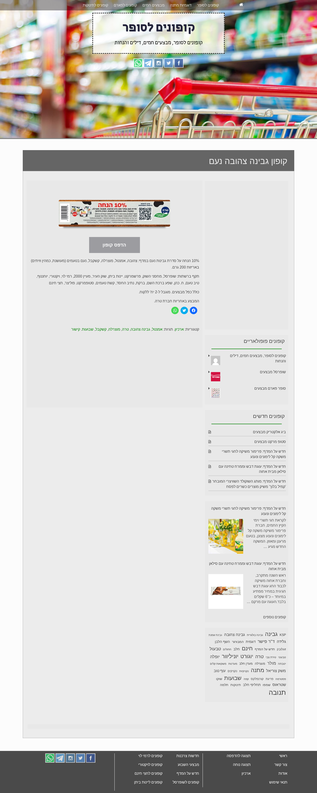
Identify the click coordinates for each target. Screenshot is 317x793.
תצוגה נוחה (242, 782)
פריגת (269, 696)
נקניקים (232, 688)
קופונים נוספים (274, 634)
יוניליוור (230, 673)
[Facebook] (179, 80)
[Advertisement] (158, 119)
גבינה (271, 651)
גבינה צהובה (140, 347)
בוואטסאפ (96, 8)
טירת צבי (271, 674)
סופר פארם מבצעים (270, 406)
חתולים (227, 666)
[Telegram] (148, 80)
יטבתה (282, 681)
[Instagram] (158, 80)
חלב (236, 666)
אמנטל (157, 347)
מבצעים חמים (153, 23)
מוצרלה (114, 347)
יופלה (215, 674)
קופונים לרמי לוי (150, 773)
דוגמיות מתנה (180, 23)
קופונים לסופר (208, 23)
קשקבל (101, 347)
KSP (283, 652)
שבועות (88, 347)
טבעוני (282, 674)
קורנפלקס (257, 696)
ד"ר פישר (266, 658)
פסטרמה (280, 696)
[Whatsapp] (138, 80)
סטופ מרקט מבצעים (270, 459)
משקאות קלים (218, 681)
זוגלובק (281, 666)
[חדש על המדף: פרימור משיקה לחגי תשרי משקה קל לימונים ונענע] (225, 554)
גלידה (281, 659)
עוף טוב (220, 688)
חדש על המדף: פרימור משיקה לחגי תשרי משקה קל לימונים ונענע (248, 528)
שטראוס (279, 702)
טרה (125, 347)
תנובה (277, 710)
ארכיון (179, 347)
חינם (247, 666)
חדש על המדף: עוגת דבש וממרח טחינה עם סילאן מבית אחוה (247, 583)
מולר (271, 680)
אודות (282, 791)
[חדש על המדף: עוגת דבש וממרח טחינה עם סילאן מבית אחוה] (225, 609)
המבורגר (238, 659)
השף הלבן (222, 659)
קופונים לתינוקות (95, 23)
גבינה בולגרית (255, 652)
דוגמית (251, 659)
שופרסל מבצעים (273, 389)
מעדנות (232, 681)
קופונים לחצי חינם (148, 791)
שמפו (266, 702)
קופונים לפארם (125, 23)
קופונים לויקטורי (150, 782)
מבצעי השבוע (188, 782)
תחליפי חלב (252, 702)
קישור (75, 347)
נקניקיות (244, 688)
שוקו (219, 696)
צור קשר (280, 782)
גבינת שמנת (215, 652)
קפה (246, 696)
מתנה (257, 687)
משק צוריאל (276, 688)
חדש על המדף (265, 666)
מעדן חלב (246, 681)
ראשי (283, 773)
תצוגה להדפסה (239, 773)
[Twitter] (168, 80)
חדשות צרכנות (187, 773)
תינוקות (235, 702)
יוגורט (246, 674)
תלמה (224, 702)
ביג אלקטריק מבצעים (269, 449)
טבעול (215, 666)
